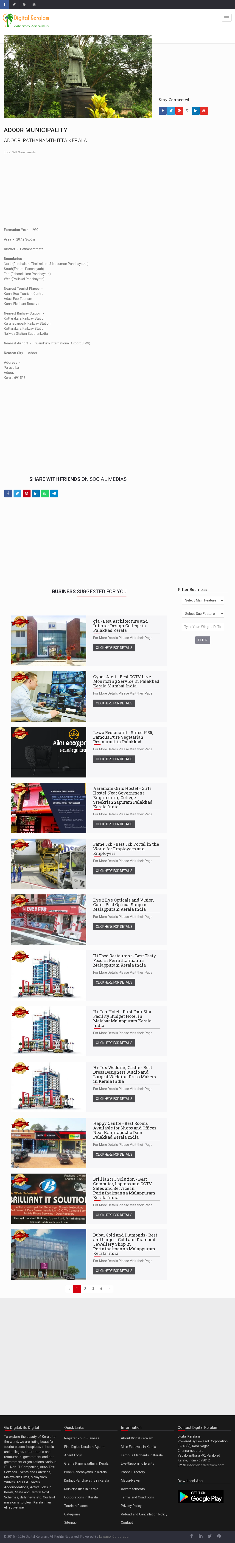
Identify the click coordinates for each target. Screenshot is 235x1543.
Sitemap (70, 1523)
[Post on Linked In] (36, 493)
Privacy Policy (131, 1506)
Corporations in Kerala (81, 1497)
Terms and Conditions (137, 1497)
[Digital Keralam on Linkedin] (196, 111)
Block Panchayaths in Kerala (85, 1472)
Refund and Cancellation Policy (144, 1514)
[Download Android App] (201, 1496)
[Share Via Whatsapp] (45, 493)
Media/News (130, 1481)
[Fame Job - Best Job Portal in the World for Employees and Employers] (48, 864)
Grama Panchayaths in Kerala (86, 1464)
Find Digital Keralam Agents (84, 1447)
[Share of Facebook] (8, 493)
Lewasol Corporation (114, 1537)
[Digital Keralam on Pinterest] (24, 4)
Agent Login (73, 1455)
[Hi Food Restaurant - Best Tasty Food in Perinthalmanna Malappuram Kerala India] (48, 975)
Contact (127, 1523)
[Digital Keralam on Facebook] (4, 4)
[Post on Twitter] (17, 493)
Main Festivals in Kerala (138, 1447)
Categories (72, 1514)
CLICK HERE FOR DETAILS (114, 648)
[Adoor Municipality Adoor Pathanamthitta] (78, 76)
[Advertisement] (78, 191)
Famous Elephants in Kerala (142, 1455)
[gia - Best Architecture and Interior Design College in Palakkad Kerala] (48, 640)
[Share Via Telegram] (54, 493)
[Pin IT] (27, 493)
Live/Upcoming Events (137, 1464)
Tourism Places (76, 1506)
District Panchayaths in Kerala (86, 1481)
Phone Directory (133, 1472)
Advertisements (133, 1489)
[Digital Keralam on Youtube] (34, 4)
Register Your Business (81, 1438)
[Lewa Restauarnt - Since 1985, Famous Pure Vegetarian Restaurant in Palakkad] (48, 752)
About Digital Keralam (137, 1438)
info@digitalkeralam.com (205, 1465)
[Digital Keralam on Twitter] (14, 4)
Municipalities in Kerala (81, 1489)
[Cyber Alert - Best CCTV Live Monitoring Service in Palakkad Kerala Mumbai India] (48, 696)
